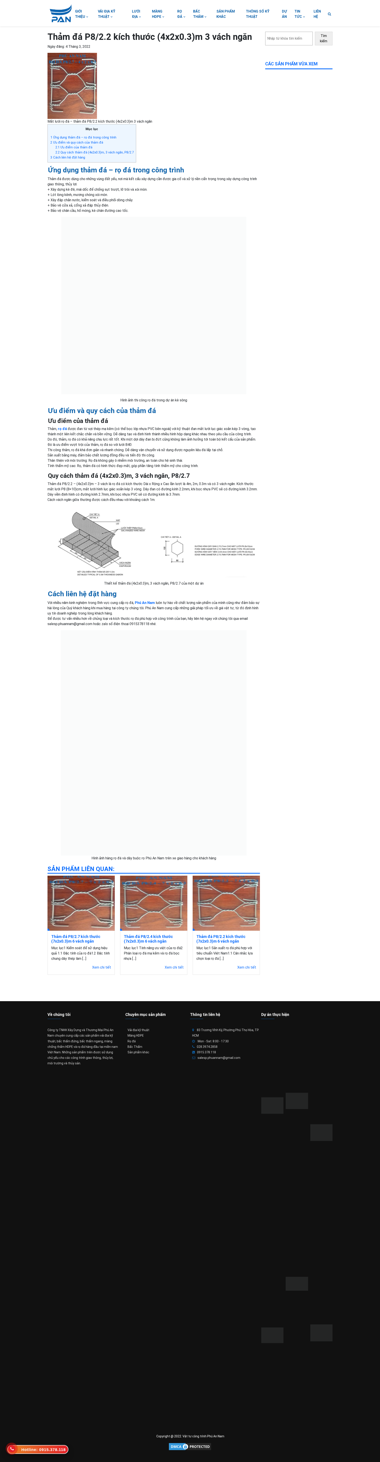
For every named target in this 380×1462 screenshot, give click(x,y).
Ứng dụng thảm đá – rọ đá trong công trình (83, 137)
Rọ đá (132, 1041)
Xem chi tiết (101, 967)
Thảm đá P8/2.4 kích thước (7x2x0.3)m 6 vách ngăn (148, 939)
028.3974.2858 (207, 1047)
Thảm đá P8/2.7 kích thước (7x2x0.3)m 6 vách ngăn (75, 939)
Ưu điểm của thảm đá (73, 147)
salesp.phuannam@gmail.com (218, 1058)
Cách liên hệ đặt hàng (67, 157)
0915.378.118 (206, 1052)
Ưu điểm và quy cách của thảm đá (76, 142)
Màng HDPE (136, 1035)
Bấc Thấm (135, 1047)
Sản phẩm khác (138, 1052)
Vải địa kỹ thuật (138, 1030)
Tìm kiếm (323, 38)
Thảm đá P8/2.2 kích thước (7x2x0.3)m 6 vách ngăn (220, 939)
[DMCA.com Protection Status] (190, 1446)
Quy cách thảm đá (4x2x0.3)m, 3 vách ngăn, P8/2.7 (94, 152)
